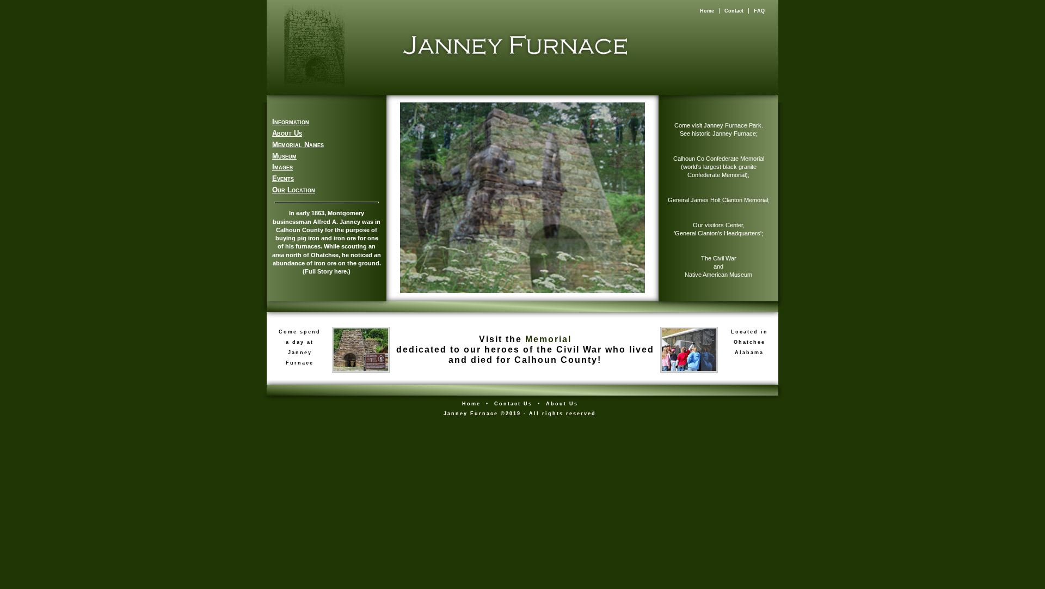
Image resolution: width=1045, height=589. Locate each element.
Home (707, 11)
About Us (287, 133)
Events (283, 178)
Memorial (548, 339)
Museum (284, 156)
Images (282, 167)
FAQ (759, 11)
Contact (733, 11)
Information (290, 122)
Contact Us (513, 403)
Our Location (293, 190)
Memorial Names (298, 145)
